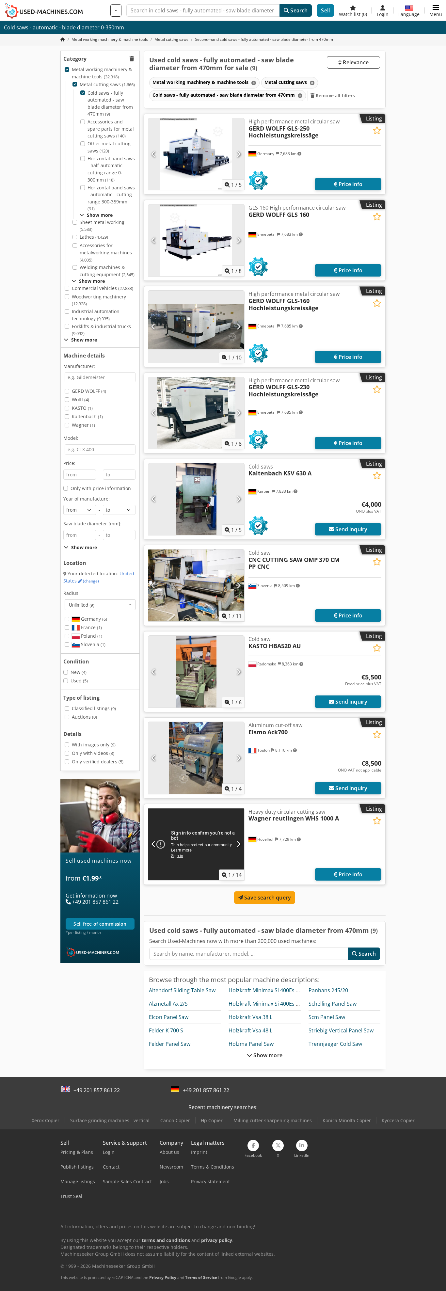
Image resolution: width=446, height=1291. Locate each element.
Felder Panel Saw (169, 1043)
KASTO (82, 408)
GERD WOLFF (89, 391)
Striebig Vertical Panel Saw (341, 1030)
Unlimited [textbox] (81, 604)
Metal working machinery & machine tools (102, 73)
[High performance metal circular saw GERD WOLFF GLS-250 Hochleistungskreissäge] (196, 154)
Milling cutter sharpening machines (272, 1120)
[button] (435, 10)
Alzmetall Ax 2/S (168, 1003)
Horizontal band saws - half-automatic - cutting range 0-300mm (111, 169)
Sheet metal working (102, 225)
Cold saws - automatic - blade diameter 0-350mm (64, 27)
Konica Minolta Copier (347, 1120)
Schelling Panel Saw (333, 1003)
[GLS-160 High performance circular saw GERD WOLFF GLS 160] (196, 240)
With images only (94, 744)
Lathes (94, 237)
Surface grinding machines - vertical (110, 1120)
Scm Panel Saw (327, 1017)
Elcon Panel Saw (168, 1017)
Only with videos (93, 753)
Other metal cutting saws (109, 147)
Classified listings (94, 708)
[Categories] (115, 10)
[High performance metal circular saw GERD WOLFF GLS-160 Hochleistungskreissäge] (196, 326)
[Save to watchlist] (377, 130)
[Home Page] (62, 39)
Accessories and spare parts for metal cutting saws (111, 129)
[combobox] (100, 604)
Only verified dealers (97, 761)
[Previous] (153, 154)
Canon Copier (175, 1120)
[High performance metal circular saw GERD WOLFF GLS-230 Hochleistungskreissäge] (196, 413)
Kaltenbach (87, 416)
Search (298, 10)
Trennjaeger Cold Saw (335, 1043)
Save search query (267, 897)
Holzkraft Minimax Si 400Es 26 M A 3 (272, 990)
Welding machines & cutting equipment (107, 271)
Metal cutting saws (107, 84)
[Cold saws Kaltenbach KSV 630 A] (196, 499)
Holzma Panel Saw (251, 1043)
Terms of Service (201, 1277)
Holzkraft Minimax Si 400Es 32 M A (270, 1003)
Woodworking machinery (99, 300)
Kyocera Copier (398, 1120)
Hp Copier (212, 1120)
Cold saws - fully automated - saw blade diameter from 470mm (110, 103)
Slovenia (92, 644)
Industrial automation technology (95, 315)
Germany (93, 619)
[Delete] (253, 83)
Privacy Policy (162, 1277)
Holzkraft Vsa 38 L (250, 1017)
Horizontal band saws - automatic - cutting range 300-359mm (111, 198)
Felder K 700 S (166, 1030)
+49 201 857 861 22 (96, 1090)
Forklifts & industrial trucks (101, 330)
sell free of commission (99, 924)
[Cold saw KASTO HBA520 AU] (196, 672)
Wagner (83, 425)
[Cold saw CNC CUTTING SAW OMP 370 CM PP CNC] (196, 585)
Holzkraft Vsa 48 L (250, 1030)
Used (79, 680)
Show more (267, 1055)
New (79, 672)
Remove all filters (334, 95)
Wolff (80, 399)
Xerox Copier (45, 1120)
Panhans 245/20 (328, 990)
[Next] (238, 154)
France (91, 627)
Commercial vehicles (102, 288)
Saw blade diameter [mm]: (92, 523)
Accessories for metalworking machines (106, 252)
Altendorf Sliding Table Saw (182, 990)
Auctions (84, 717)
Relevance (355, 62)
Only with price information (101, 488)
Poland (91, 636)
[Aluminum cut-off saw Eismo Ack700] (196, 758)
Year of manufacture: (86, 499)
